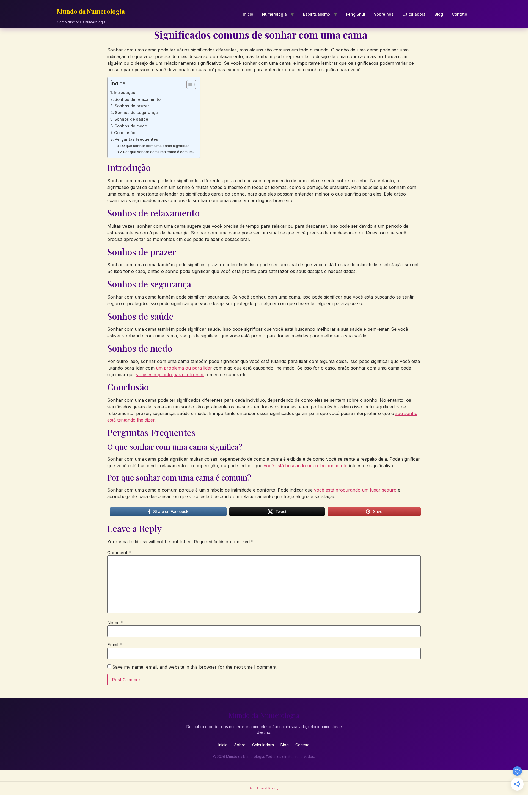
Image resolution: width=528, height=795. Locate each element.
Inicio (223, 744)
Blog (439, 14)
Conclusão (124, 132)
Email (114, 644)
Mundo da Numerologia (91, 11)
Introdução (124, 92)
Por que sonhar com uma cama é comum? (159, 152)
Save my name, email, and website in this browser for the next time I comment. (194, 667)
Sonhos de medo (131, 126)
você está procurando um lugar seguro (355, 490)
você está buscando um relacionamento (306, 465)
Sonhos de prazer (132, 106)
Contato (459, 14)
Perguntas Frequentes (136, 139)
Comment (119, 552)
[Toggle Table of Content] (188, 84)
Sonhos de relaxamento (138, 99)
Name (115, 622)
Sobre (240, 744)
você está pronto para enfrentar (170, 374)
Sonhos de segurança (136, 112)
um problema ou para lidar (184, 368)
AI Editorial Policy (264, 788)
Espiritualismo (316, 14)
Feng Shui (355, 14)
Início (248, 14)
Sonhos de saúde (131, 119)
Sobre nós (384, 14)
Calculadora (414, 14)
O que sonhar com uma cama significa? (155, 145)
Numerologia (274, 14)
